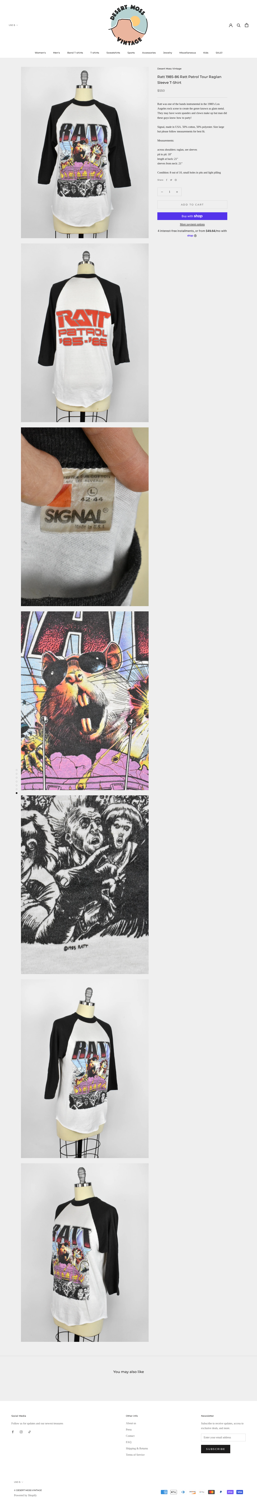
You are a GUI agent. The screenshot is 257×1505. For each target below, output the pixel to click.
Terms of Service (135, 1454)
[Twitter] (171, 180)
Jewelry (167, 52)
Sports (131, 52)
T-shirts (94, 52)
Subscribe (215, 1449)
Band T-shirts (75, 52)
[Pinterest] (176, 180)
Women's (40, 52)
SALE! (219, 52)
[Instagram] (21, 1431)
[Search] (239, 25)
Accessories (149, 52)
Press (129, 1429)
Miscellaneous (187, 52)
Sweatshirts (113, 52)
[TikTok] (29, 1431)
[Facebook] (167, 180)
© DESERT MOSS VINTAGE (28, 1490)
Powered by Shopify (25, 1495)
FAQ (128, 1442)
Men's (56, 52)
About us (131, 1423)
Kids (205, 52)
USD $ (12, 25)
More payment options (192, 224)
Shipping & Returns (137, 1448)
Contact (130, 1435)
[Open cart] (246, 25)
